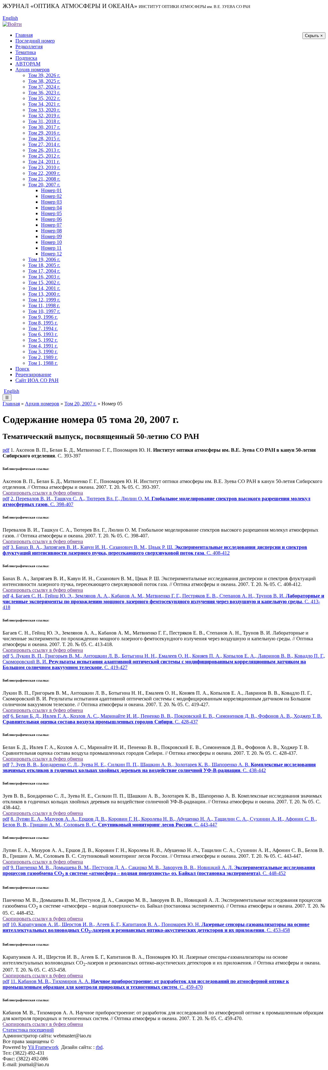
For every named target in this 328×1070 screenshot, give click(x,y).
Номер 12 (51, 253)
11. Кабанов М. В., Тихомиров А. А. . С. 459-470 (146, 984)
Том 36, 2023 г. (44, 92)
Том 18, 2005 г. (44, 265)
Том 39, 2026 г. (44, 75)
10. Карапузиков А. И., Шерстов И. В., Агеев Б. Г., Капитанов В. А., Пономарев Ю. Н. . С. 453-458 (156, 927)
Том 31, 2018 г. (44, 121)
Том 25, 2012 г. (44, 156)
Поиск (22, 368)
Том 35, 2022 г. (44, 98)
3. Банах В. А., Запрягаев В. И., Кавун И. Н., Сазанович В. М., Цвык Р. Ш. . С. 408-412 (155, 550)
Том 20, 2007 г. (44, 184)
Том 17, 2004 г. (44, 271)
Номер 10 (51, 242)
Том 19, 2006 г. (44, 259)
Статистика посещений (28, 1030)
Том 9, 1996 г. (43, 317)
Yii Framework (43, 1047)
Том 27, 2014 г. (44, 144)
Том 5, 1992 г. (43, 340)
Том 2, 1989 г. (43, 357)
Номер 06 (51, 219)
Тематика (25, 52)
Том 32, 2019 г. (44, 115)
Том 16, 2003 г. (44, 276)
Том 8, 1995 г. (43, 322)
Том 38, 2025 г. (44, 81)
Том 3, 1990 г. (43, 351)
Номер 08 (51, 230)
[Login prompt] (12, 24)
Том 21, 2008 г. (44, 179)
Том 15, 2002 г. (44, 282)
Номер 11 (51, 248)
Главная (24, 35)
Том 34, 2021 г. (44, 104)
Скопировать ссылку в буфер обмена (43, 493)
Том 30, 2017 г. (44, 127)
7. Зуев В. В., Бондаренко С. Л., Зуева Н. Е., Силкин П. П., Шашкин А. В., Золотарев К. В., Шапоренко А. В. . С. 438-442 (159, 767)
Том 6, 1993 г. (43, 334)
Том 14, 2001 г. (44, 288)
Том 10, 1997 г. (44, 311)
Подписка (26, 58)
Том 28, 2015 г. (44, 138)
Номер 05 (51, 213)
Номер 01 (51, 190)
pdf (6, 450)
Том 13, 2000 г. (44, 294)
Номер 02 (51, 196)
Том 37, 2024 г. (44, 87)
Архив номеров (32, 69)
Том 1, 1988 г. (43, 363)
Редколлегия (29, 46)
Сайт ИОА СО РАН (37, 380)
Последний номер (35, 40)
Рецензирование (33, 374)
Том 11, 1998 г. (44, 305)
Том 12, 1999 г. (44, 299)
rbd (99, 1047)
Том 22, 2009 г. (44, 173)
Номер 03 (51, 202)
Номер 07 (51, 225)
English (10, 18)
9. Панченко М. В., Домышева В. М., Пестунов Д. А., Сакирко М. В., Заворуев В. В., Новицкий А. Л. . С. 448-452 (159, 870)
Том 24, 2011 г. (44, 161)
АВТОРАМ (27, 63)
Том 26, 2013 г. (44, 150)
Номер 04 (51, 207)
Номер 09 (51, 236)
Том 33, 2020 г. (44, 110)
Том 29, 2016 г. (44, 133)
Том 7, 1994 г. (43, 328)
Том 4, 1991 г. (43, 345)
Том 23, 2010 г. (44, 167)
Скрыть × (314, 35)
